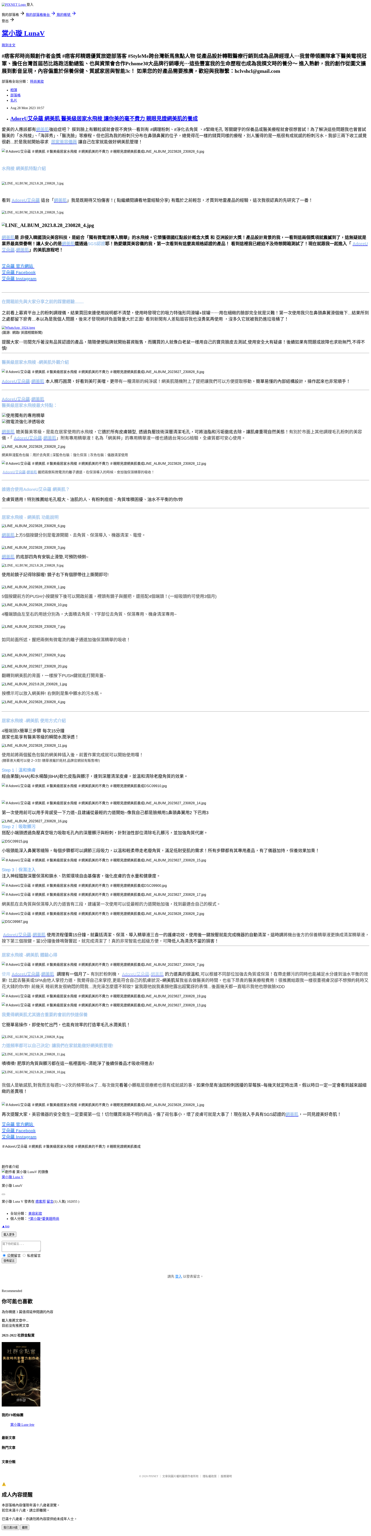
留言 (50, 1201)
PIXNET (153, 1476)
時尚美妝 (37, 81)
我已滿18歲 (10, 1527)
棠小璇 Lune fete (22, 1424)
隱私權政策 (210, 1476)
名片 (13, 100)
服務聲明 (226, 1476)
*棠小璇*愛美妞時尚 (43, 1219)
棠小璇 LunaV (23, 33)
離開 (24, 1527)
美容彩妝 (35, 1213)
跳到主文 (8, 45)
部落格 (15, 95)
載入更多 (9, 1234)
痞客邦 (40, 1201)
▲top (5, 1226)
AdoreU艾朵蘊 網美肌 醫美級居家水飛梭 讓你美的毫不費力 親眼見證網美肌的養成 (104, 118)
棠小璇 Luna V (12, 1177)
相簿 (13, 90)
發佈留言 (9, 1260)
